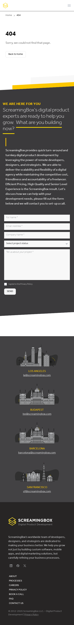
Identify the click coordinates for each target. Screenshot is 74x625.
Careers (14, 585)
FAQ (11, 599)
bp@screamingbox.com (37, 414)
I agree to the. (20, 284)
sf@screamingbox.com (37, 491)
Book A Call (16, 594)
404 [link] (19, 15)
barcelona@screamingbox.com (37, 453)
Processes (15, 581)
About (13, 576)
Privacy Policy (26, 284)
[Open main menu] (69, 5)
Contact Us (16, 603)
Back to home (15, 54)
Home (9, 15)
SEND (10, 291)
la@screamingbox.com (37, 375)
